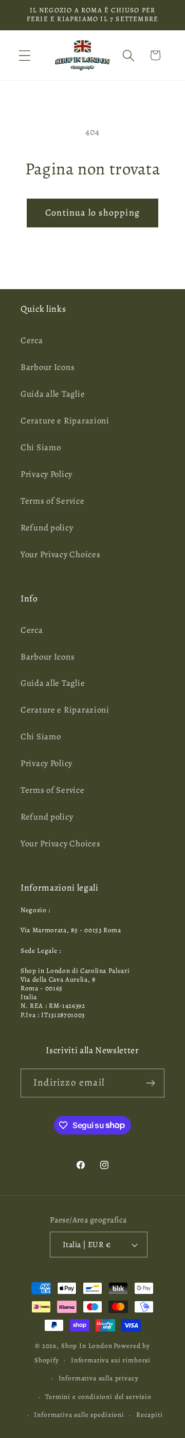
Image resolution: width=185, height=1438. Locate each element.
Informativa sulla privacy (99, 1378)
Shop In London (87, 1346)
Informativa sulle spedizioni (79, 1414)
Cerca (32, 340)
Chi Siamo (41, 447)
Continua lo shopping (92, 212)
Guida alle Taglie (53, 394)
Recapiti (149, 1414)
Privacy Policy (46, 474)
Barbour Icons (48, 367)
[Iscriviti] (150, 1083)
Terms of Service (53, 501)
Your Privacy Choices (60, 554)
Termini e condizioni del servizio (98, 1396)
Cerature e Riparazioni (65, 421)
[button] (25, 55)
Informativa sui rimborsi (111, 1360)
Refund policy (47, 528)
